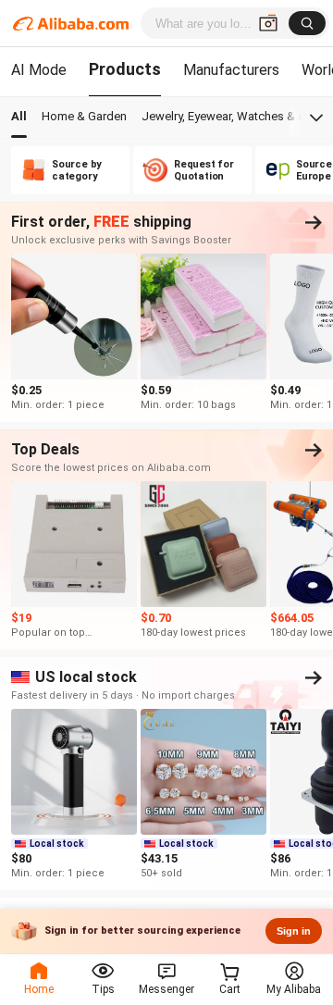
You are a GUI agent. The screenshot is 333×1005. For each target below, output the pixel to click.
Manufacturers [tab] (231, 70)
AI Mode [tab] (39, 70)
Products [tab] (125, 69)
